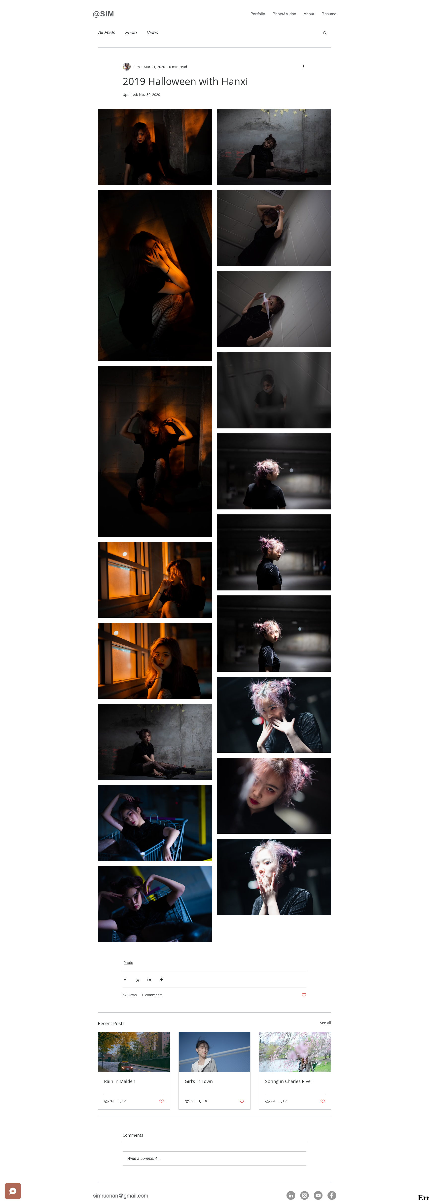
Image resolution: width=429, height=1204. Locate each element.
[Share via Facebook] (125, 979)
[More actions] (303, 67)
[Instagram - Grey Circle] (304, 1195)
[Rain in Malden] (134, 1052)
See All (325, 1022)
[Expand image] (155, 147)
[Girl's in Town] (214, 1052)
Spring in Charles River (288, 1081)
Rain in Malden (119, 1081)
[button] (324, 33)
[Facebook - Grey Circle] (331, 1195)
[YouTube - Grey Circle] (318, 1195)
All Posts (106, 32)
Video (152, 32)
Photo (131, 32)
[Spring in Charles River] (295, 1052)
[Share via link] (161, 979)
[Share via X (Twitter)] (137, 979)
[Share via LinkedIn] (149, 979)
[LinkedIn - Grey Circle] (290, 1195)
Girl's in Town (199, 1081)
